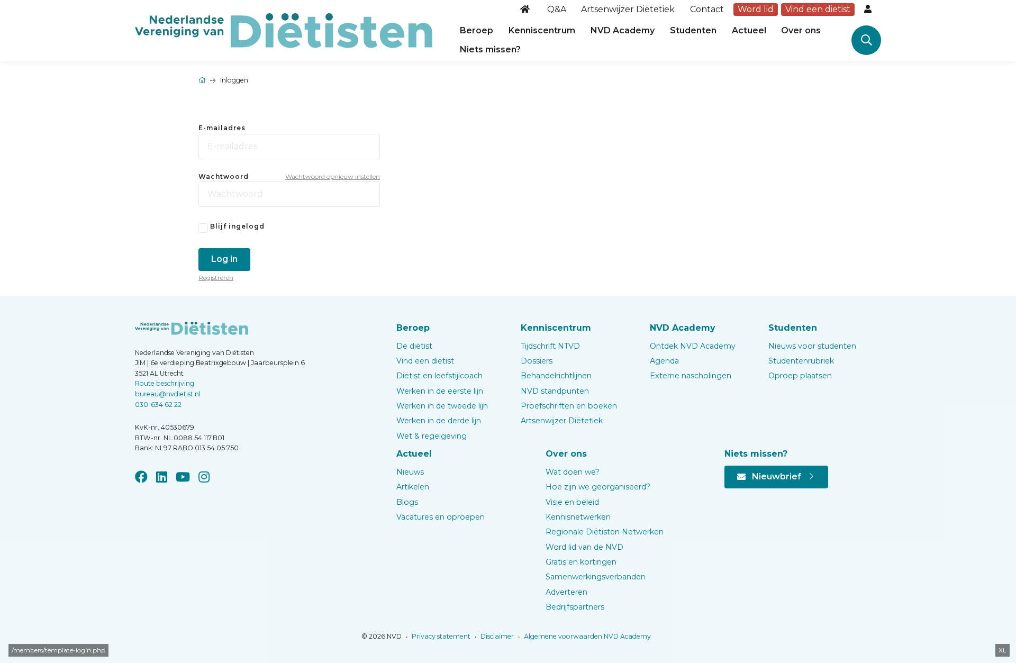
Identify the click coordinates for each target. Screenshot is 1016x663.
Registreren (215, 277)
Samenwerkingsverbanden (596, 577)
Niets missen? (490, 49)
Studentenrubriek (801, 361)
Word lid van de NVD (584, 547)
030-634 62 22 (158, 404)
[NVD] (283, 30)
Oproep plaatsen (800, 375)
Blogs (407, 502)
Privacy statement (440, 636)
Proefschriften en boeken (569, 406)
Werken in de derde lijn (438, 420)
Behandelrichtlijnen (556, 375)
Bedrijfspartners (575, 607)
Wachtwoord (223, 176)
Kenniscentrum (542, 30)
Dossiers (536, 361)
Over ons (801, 30)
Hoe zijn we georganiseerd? (598, 487)
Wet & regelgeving (431, 436)
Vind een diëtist (817, 9)
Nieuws (410, 472)
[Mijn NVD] (869, 9)
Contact (707, 9)
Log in (224, 259)
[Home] (526, 9)
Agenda (664, 361)
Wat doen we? (573, 472)
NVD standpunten (555, 391)
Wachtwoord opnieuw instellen (332, 176)
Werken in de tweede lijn (442, 406)
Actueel (749, 30)
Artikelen (412, 487)
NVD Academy (623, 30)
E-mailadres (222, 128)
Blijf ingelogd (237, 226)
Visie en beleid (572, 502)
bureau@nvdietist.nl (168, 394)
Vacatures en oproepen (440, 517)
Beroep (476, 30)
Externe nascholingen (690, 375)
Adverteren (566, 592)
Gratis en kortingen (581, 562)
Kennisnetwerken (578, 517)
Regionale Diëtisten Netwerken (605, 532)
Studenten (693, 30)
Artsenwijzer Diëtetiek (628, 9)
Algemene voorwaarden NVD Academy (586, 636)
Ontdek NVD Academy (693, 346)
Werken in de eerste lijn (439, 391)
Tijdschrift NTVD (550, 346)
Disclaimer (496, 636)
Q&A (556, 9)
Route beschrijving (164, 383)
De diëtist (414, 346)
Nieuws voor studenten (812, 346)
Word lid (756, 9)
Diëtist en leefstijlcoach (439, 375)
